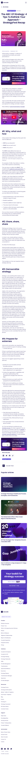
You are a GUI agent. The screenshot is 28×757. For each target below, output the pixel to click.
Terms (2, 751)
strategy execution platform (9, 434)
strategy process (6, 428)
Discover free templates (19, 83)
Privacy (6, 751)
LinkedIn (22, 429)
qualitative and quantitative (17, 169)
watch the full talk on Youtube (17, 106)
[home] (5, 2)
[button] (25, 2)
